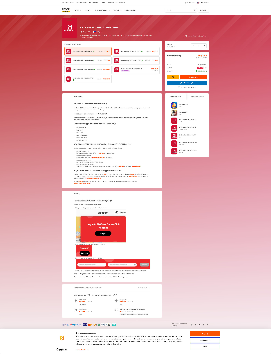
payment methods (98, 157)
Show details (81, 350)
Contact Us (133, 176)
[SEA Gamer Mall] (66, 10)
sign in (106, 174)
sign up (132, 174)
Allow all (205, 334)
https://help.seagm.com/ (93, 178)
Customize (204, 340)
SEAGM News (136, 166)
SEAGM (101, 153)
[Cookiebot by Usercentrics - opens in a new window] (62, 349)
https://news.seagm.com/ (82, 183)
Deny (205, 346)
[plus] (204, 45)
